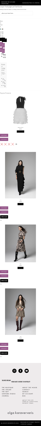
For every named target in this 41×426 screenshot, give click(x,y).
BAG (24, 395)
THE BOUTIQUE (7, 387)
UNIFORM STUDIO (9, 393)
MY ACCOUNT (27, 393)
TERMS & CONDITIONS (30, 401)
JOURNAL (5, 395)
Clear (1, 220)
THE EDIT (5, 391)
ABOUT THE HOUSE (29, 387)
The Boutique (3, 82)
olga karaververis (20, 413)
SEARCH (25, 391)
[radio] (4, 56)
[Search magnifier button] (30, 13)
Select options (4, 40)
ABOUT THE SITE (28, 400)
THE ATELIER (6, 389)
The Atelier (3, 79)
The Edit (4, 85)
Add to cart (20, 204)
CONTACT (26, 389)
